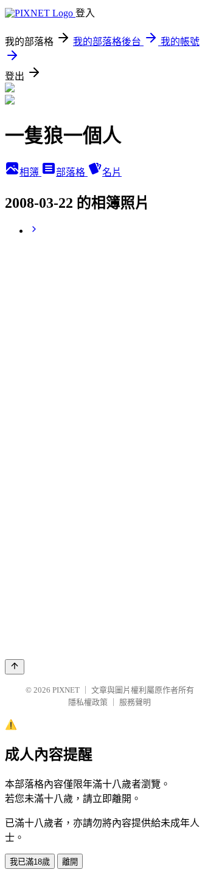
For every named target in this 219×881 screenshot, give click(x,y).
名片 (112, 172)
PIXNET (66, 689)
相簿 (30, 172)
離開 (70, 861)
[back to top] (14, 666)
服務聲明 (135, 702)
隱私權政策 (88, 702)
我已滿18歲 (30, 861)
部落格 (72, 172)
